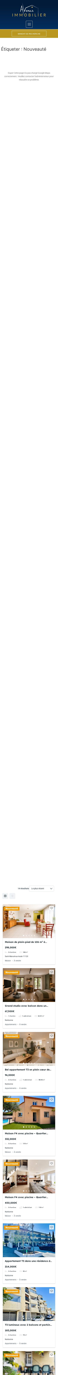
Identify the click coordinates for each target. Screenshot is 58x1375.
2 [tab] (26, 935)
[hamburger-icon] (29, 24)
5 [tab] (34, 935)
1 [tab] (23, 935)
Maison (8, 961)
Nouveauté (12, 908)
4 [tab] (31, 935)
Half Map (12, 896)
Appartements (10, 1024)
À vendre (17, 961)
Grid (5, 896)
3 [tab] (29, 935)
